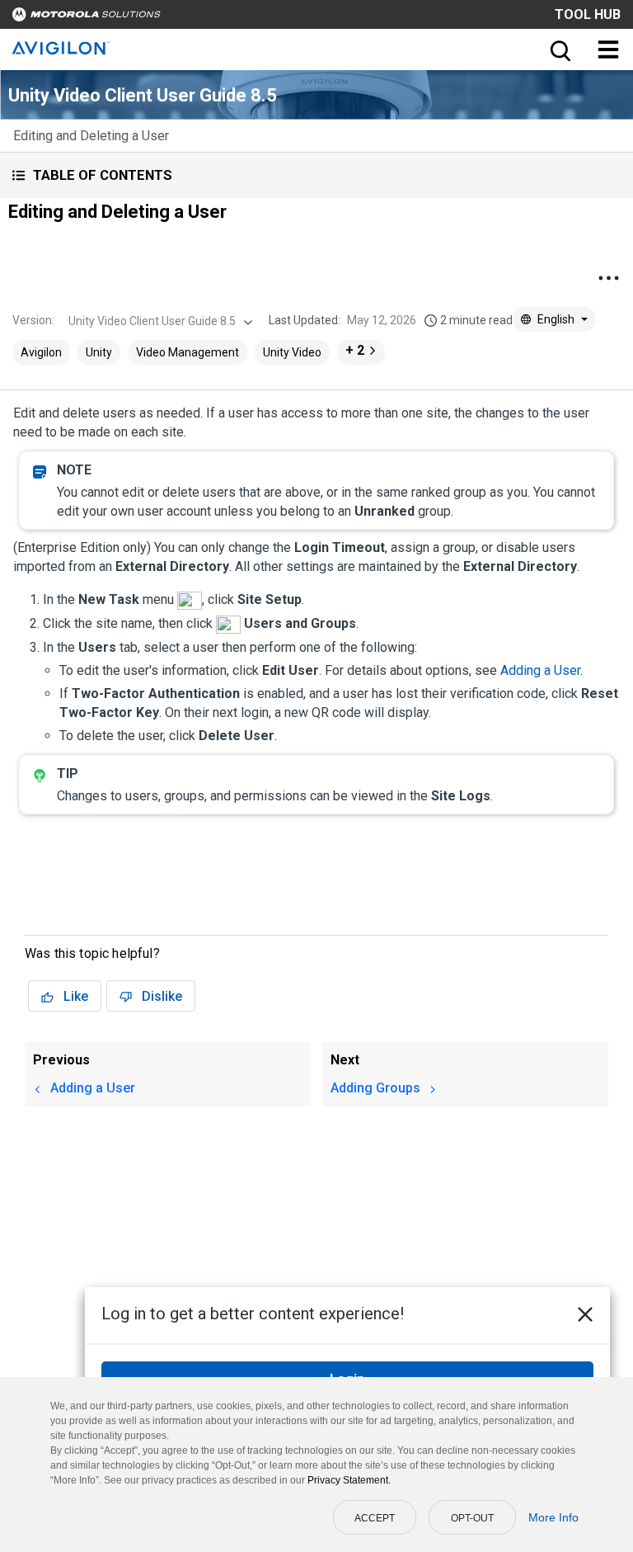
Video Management (187, 352)
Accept (374, 1518)
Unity (99, 352)
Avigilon (41, 352)
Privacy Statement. (349, 1480)
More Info (553, 1517)
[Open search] (558, 49)
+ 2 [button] (354, 350)
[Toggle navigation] (608, 49)
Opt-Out (472, 1518)
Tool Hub (588, 14)
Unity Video (292, 352)
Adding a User (540, 670)
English (555, 319)
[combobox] (158, 321)
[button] (316, 175)
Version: (33, 320)
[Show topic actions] (608, 278)
